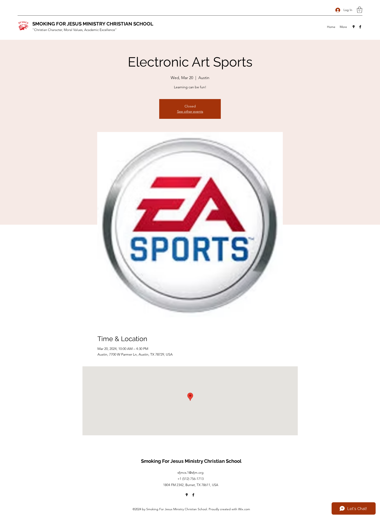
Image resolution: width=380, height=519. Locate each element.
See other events (190, 111)
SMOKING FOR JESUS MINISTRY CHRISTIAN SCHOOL (92, 24)
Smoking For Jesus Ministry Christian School (191, 461)
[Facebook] (360, 27)
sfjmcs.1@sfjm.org (190, 472)
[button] (359, 10)
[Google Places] (353, 27)
